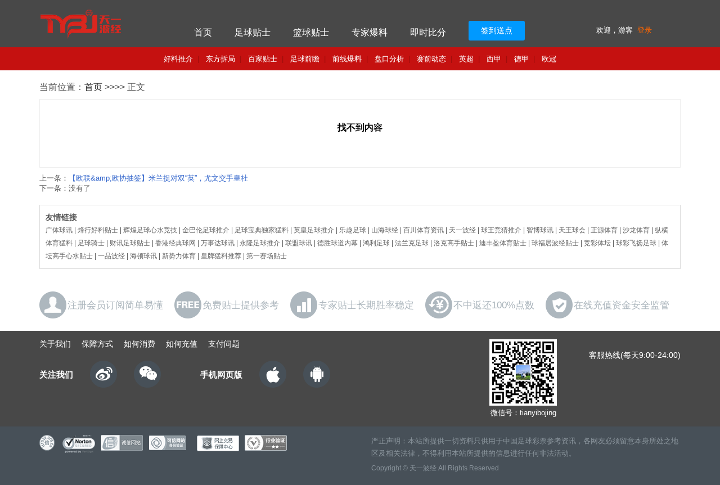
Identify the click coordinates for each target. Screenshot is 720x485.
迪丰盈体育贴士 (502, 243)
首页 (203, 32)
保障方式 (97, 343)
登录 (644, 30)
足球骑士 (91, 243)
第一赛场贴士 (266, 256)
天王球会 (572, 230)
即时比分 (428, 32)
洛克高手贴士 (454, 243)
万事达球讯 (218, 243)
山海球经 (384, 230)
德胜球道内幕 (337, 243)
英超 (466, 59)
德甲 (521, 59)
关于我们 (55, 343)
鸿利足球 (376, 243)
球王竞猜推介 (501, 230)
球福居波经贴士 (555, 243)
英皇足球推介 (314, 230)
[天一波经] (102, 24)
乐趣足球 (352, 230)
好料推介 (178, 59)
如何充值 (181, 343)
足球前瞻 (305, 59)
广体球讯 (59, 230)
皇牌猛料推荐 (221, 256)
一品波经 (111, 256)
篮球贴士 (311, 32)
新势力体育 (179, 256)
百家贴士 (262, 59)
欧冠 (549, 59)
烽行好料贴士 (98, 230)
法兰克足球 (412, 243)
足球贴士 (253, 32)
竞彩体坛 (597, 243)
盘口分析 (389, 59)
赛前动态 (431, 59)
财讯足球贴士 (130, 243)
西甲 (494, 59)
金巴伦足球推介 (206, 230)
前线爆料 (347, 59)
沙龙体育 (636, 230)
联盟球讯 (298, 243)
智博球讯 (540, 230)
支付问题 (224, 343)
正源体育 (604, 230)
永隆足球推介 (260, 243)
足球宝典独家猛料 (262, 230)
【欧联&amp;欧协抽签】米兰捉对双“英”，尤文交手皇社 (158, 178)
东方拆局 (220, 59)
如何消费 (139, 343)
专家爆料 (370, 32)
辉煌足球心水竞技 (150, 230)
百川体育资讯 (423, 230)
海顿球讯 (143, 256)
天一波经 (462, 230)
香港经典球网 (175, 243)
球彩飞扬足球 (636, 243)
